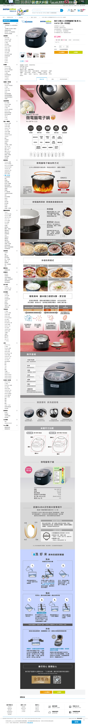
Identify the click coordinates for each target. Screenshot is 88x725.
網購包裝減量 (37, 711)
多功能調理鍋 (7, 176)
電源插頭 (6, 262)
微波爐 (6, 180)
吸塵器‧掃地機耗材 (9, 279)
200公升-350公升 (8, 374)
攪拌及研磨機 (7, 185)
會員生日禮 (23, 708)
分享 (22, 61)
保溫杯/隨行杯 (7, 171)
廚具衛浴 (6, 410)
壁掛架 (6, 302)
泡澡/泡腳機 (7, 242)
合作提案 (23, 711)
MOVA (6, 92)
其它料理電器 (7, 196)
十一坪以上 (7, 340)
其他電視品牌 (7, 55)
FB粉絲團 (83, 5)
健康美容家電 (7, 210)
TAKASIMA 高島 (8, 214)
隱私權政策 (9, 712)
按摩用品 (6, 227)
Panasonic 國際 (8, 41)
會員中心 (72, 11)
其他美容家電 (7, 245)
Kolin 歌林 (7, 319)
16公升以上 (7, 79)
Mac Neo (40, 12)
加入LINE (72, 5)
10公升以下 (7, 76)
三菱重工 (6, 332)
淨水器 (6, 200)
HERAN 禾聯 (7, 133)
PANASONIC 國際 (8, 385)
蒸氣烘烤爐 (7, 181)
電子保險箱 (7, 257)
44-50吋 (6, 59)
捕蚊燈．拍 (7, 260)
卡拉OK (6, 300)
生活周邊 (6, 419)
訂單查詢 (23, 709)
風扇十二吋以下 (8, 148)
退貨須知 (37, 706)
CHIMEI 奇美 (7, 49)
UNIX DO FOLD (8, 217)
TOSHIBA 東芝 (8, 391)
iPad (37, 12)
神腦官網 (9, 706)
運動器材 (6, 238)
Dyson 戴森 (7, 83)
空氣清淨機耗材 (8, 277)
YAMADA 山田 (7, 329)
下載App (4, 5)
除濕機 (5, 64)
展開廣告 (82, 1)
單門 (5, 363)
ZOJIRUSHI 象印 (8, 167)
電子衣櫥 (6, 284)
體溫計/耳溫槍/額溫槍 (9, 246)
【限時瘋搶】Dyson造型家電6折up (11, 26)
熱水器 (6, 412)
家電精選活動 (7, 23)
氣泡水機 (6, 201)
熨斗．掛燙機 (7, 259)
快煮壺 (6, 206)
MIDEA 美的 (7, 321)
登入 (72, 9)
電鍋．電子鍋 (33, 17)
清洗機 (6, 98)
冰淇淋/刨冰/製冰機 (8, 193)
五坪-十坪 (6, 339)
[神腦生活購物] (16, 11)
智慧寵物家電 (7, 270)
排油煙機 (6, 414)
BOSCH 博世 (7, 173)
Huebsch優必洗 (8, 395)
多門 (5, 368)
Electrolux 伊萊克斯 (8, 69)
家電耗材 (6, 272)
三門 (5, 366)
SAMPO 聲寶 (7, 50)
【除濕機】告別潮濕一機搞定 (10, 28)
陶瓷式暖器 (7, 156)
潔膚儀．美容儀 (8, 243)
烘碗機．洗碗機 (8, 208)
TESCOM (6, 223)
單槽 (5, 398)
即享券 (48, 12)
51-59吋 (6, 60)
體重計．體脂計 (8, 228)
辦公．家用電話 (8, 264)
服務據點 (8, 5)
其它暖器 (6, 157)
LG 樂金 (6, 42)
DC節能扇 (7, 139)
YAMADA (6, 136)
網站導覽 (9, 714)
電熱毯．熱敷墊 (8, 154)
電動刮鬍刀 (7, 230)
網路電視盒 (7, 307)
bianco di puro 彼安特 (9, 165)
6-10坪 (6, 117)
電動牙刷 (6, 240)
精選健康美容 (7, 428)
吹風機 (6, 225)
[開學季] (44, 2)
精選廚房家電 (7, 427)
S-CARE (66, 5)
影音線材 (6, 303)
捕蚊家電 (6, 256)
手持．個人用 (7, 146)
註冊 (75, 9)
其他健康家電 (7, 248)
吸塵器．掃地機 (7, 82)
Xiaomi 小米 (7, 47)
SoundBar (7, 297)
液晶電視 (6, 35)
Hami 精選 (6, 425)
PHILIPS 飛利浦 (8, 45)
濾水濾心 (6, 274)
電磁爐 (6, 190)
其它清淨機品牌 (8, 114)
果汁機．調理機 (8, 183)
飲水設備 (6, 203)
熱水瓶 (6, 204)
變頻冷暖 (6, 335)
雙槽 (5, 400)
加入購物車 (61, 52)
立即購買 (76, 52)
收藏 (27, 61)
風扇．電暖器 (7, 121)
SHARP (6, 252)
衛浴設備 (6, 417)
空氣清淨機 (6, 100)
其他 (5, 195)
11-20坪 (6, 119)
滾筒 (5, 401)
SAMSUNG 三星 (8, 39)
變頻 (5, 369)
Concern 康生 (7, 220)
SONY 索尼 (7, 37)
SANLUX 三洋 (7, 128)
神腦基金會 (9, 708)
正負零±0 (6, 141)
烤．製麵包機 (7, 191)
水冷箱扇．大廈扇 (8, 144)
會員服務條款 (9, 711)
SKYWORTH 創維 (8, 54)
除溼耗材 (6, 275)
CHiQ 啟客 (7, 44)
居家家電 (6, 250)
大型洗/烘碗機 (7, 415)
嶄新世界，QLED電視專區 (10, 31)
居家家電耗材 (7, 282)
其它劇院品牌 (7, 298)
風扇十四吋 (7, 149)
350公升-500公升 (8, 376)
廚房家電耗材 (7, 280)
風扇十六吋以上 (8, 151)
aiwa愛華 (6, 293)
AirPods (44, 12)
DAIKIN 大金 (7, 111)
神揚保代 (12, 5)
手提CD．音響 (7, 305)
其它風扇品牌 (7, 153)
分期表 (70, 39)
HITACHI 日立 (7, 66)
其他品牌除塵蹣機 (8, 95)
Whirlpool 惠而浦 (8, 393)
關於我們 (9, 709)
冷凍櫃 (6, 371)
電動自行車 (7, 232)
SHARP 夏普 (7, 71)
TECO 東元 (7, 52)
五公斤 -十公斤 (8, 405)
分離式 (6, 334)
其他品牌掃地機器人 (9, 97)
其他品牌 (6, 408)
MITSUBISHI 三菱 (8, 322)
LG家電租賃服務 (53, 12)
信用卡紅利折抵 (76, 39)
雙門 (5, 364)
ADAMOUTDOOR (8, 134)
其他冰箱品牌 (7, 361)
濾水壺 (6, 198)
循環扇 (6, 143)
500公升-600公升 (8, 377)
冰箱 (5, 343)
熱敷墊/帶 (6, 237)
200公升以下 (7, 372)
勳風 (5, 138)
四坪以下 (6, 337)
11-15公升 (7, 78)
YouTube (77, 5)
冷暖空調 (6, 309)
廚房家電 (21, 17)
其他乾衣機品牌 (8, 406)
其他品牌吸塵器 (8, 93)
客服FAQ (37, 708)
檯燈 (5, 254)
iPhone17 (34, 12)
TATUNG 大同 (7, 168)
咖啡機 (6, 188)
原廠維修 (37, 709)
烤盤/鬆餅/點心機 (8, 186)
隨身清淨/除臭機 (8, 112)
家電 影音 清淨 (10, 17)
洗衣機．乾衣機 (7, 380)
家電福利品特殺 (8, 30)
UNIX (6, 235)
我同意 (76, 722)
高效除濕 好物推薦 (8, 33)
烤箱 (5, 178)
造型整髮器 (7, 233)
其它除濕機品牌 (8, 74)
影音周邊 (6, 292)
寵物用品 (6, 268)
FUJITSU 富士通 (8, 317)
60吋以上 (6, 62)
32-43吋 (6, 57)
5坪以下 (6, 115)
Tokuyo (6, 212)
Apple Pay (57, 42)
